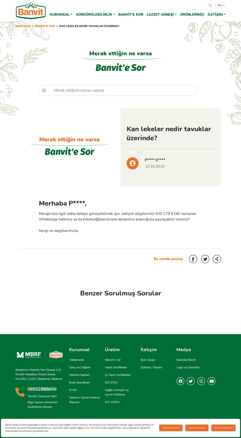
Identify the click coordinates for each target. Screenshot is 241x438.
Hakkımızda (76, 360)
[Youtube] (211, 381)
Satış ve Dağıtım (80, 367)
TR (219, 5)
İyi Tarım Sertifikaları (118, 375)
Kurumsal (60, 14)
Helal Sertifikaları (116, 367)
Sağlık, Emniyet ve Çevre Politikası (117, 392)
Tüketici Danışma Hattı (42, 396)
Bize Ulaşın (148, 360)
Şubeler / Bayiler (151, 367)
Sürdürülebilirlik (94, 14)
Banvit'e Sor (130, 14)
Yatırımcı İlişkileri (79, 375)
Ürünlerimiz (192, 14)
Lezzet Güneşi (160, 14)
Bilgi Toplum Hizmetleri (42, 402)
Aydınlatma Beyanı (39, 407)
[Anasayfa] (30, 5)
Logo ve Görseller (188, 367)
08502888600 (41, 389)
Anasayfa (23, 26)
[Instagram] (201, 381)
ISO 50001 (112, 402)
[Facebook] (180, 381)
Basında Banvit (186, 360)
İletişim (215, 14)
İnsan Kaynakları (79, 382)
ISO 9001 (111, 382)
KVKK (73, 390)
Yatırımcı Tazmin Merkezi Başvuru (84, 400)
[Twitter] (191, 381)
